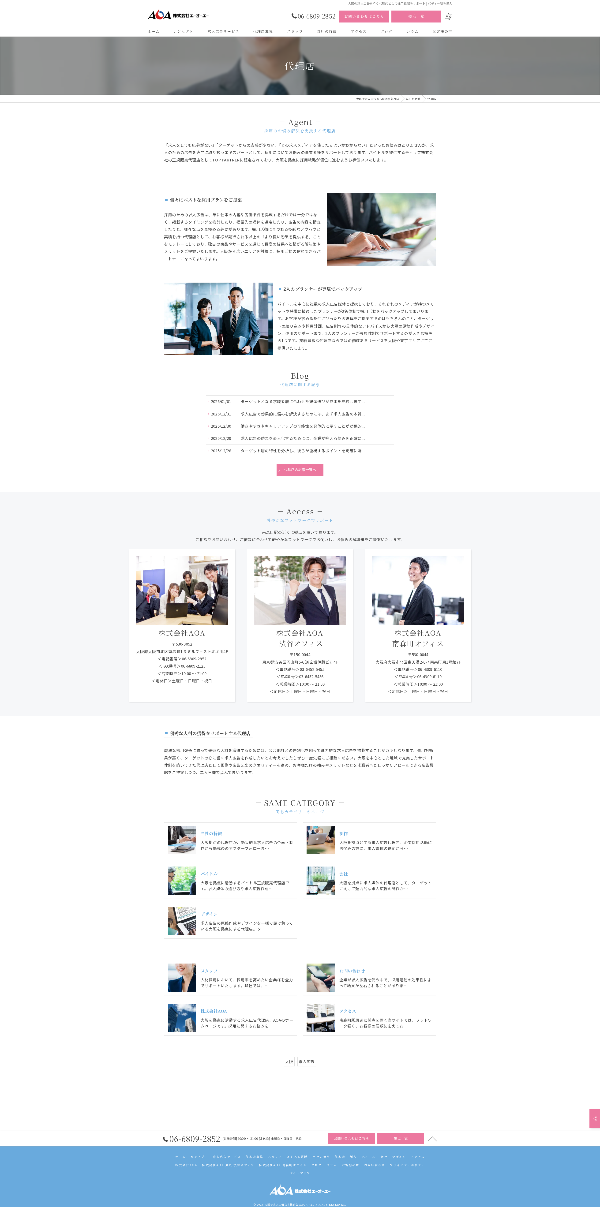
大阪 (289, 1061)
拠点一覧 (416, 16)
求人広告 (307, 1061)
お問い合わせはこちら (364, 16)
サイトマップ (300, 1173)
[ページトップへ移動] (432, 1138)
